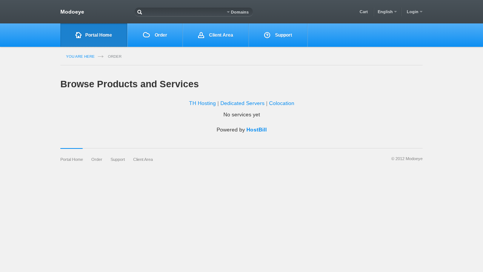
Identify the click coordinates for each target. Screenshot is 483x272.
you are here (80, 56)
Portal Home (98, 35)
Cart (364, 11)
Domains (239, 12)
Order (160, 35)
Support (283, 35)
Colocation (281, 103)
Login (413, 11)
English (386, 11)
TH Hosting (202, 103)
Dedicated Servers (242, 103)
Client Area (220, 35)
